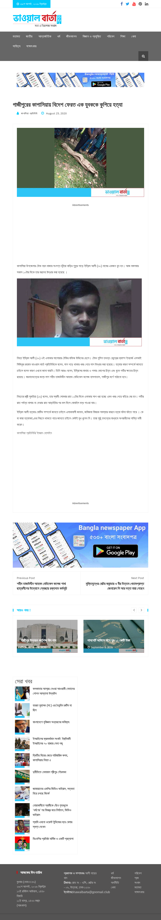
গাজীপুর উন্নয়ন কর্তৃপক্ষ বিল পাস (38, 640)
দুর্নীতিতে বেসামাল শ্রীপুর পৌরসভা (49, 772)
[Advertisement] (80, 234)
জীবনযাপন (71, 36)
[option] (47, 636)
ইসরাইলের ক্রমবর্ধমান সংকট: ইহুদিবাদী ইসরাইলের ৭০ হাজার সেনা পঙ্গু (52, 741)
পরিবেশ (110, 36)
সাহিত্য (16, 46)
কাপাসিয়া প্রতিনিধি (29, 113)
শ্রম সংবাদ (137, 880)
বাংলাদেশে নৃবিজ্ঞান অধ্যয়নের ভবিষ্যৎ (51, 722)
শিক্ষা (122, 36)
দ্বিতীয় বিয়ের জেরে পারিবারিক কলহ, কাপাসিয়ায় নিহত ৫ (50, 758)
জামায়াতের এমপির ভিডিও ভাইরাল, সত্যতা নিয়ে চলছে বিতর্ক (53, 791)
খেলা (133, 36)
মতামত (16, 36)
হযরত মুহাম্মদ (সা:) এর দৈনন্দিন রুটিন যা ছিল (52, 708)
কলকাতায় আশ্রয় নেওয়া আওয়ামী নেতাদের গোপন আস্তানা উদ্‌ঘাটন (54, 691)
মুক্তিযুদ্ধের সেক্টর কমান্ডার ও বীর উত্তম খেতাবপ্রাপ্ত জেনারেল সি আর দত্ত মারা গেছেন (115, 583)
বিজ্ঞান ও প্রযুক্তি (92, 36)
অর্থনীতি (115, 882)
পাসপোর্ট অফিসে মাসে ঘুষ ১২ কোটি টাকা (108, 640)
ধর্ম (58, 36)
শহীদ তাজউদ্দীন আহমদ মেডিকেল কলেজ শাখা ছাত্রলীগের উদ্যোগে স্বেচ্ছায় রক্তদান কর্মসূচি (42, 583)
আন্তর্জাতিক (44, 36)
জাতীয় (29, 36)
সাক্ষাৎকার (31, 46)
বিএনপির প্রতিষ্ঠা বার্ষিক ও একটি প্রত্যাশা (53, 838)
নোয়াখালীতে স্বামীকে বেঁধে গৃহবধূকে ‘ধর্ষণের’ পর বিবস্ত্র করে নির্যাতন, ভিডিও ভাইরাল (52, 810)
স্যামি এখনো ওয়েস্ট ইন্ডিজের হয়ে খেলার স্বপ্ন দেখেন (52, 824)
